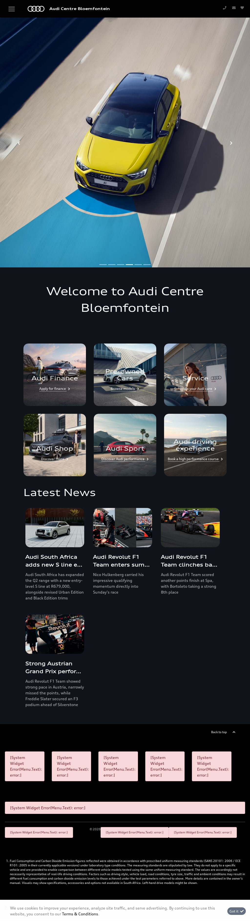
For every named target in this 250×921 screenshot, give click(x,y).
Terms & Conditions (80, 913)
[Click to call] (224, 7)
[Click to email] (234, 7)
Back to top (219, 732)
